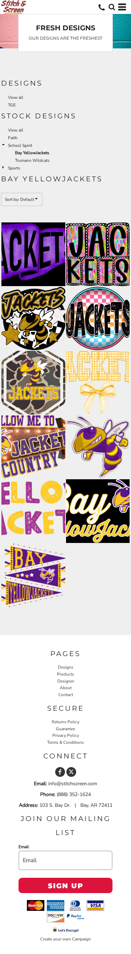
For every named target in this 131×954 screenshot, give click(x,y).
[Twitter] (71, 772)
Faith (12, 138)
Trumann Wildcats (32, 160)
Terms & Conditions (65, 742)
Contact (65, 694)
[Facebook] (60, 772)
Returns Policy (65, 722)
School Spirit (20, 145)
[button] (111, 6)
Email (24, 847)
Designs (65, 667)
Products (65, 674)
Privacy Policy (65, 735)
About (66, 688)
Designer (65, 681)
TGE (12, 105)
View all (15, 97)
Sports (14, 168)
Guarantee (65, 729)
